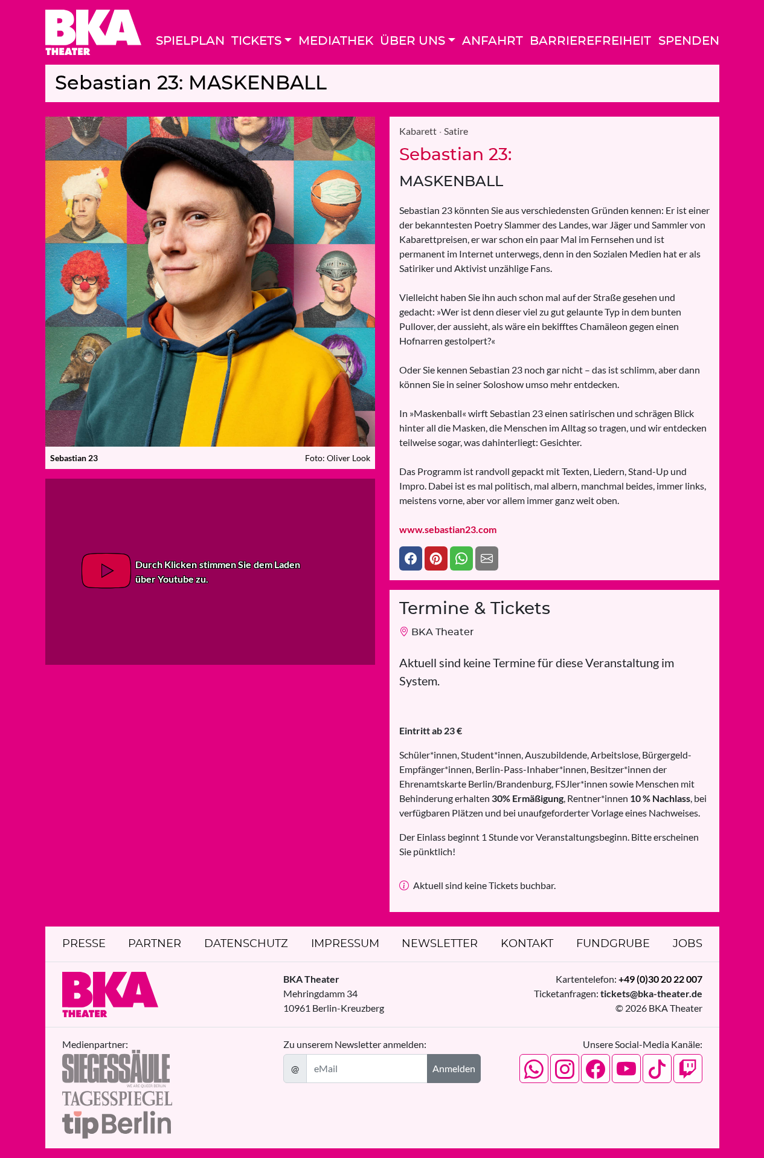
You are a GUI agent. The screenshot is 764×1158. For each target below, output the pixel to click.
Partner (154, 944)
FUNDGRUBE (613, 944)
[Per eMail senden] (486, 558)
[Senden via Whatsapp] (461, 558)
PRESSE (84, 944)
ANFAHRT (492, 41)
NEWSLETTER (440, 944)
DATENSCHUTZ (246, 944)
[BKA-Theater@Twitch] (687, 1068)
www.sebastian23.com (447, 529)
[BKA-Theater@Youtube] (626, 1068)
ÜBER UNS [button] (412, 41)
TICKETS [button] (256, 41)
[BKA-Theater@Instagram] (564, 1068)
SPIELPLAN (190, 41)
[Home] (93, 32)
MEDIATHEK (335, 41)
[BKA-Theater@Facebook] (595, 1068)
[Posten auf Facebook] (410, 558)
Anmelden (453, 1068)
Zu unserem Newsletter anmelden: (354, 1044)
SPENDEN (688, 41)
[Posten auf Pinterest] (436, 558)
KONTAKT (527, 944)
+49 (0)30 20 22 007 (660, 979)
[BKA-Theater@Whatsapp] (533, 1068)
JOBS (687, 944)
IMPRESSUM (345, 944)
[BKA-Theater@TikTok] (657, 1068)
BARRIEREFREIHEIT (590, 41)
